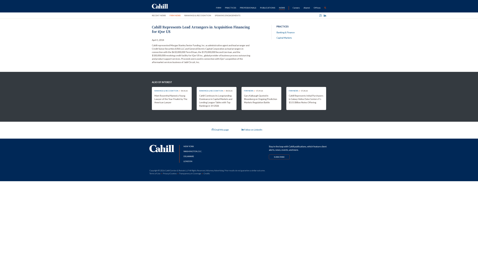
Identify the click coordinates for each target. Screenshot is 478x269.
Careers (296, 7)
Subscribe (279, 157)
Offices (317, 7)
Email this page (221, 129)
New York (188, 146)
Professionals (248, 7)
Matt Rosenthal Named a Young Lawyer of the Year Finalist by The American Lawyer (170, 99)
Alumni (307, 7)
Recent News (159, 15)
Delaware (188, 156)
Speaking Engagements (227, 15)
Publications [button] (267, 7)
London (187, 161)
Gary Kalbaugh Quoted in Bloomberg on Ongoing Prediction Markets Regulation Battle (260, 99)
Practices (230, 7)
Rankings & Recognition (197, 15)
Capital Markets (284, 37)
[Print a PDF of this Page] (320, 15)
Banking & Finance (285, 32)
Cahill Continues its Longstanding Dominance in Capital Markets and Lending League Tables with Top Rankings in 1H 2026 (215, 100)
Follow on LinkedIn (253, 129)
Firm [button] (218, 7)
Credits (207, 173)
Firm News (175, 15)
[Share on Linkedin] (325, 15)
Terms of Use (154, 173)
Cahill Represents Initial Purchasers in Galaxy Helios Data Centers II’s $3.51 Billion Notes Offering (306, 99)
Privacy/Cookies (170, 173)
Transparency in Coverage (190, 173)
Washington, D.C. (192, 151)
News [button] (282, 7)
